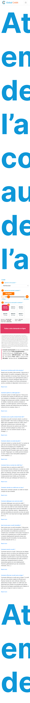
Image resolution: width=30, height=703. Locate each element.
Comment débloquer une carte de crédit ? (12, 501)
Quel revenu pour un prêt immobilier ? (11, 525)
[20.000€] (8, 296)
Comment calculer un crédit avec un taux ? (12, 487)
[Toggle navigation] (26, 2)
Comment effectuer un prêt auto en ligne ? (12, 575)
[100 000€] (27, 296)
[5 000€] (2, 296)
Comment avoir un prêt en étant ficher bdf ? (12, 417)
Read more (4, 387)
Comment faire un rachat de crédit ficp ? (12, 465)
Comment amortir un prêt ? (8, 549)
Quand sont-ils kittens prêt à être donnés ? (12, 370)
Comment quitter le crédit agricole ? (10, 392)
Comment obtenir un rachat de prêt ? (11, 441)
